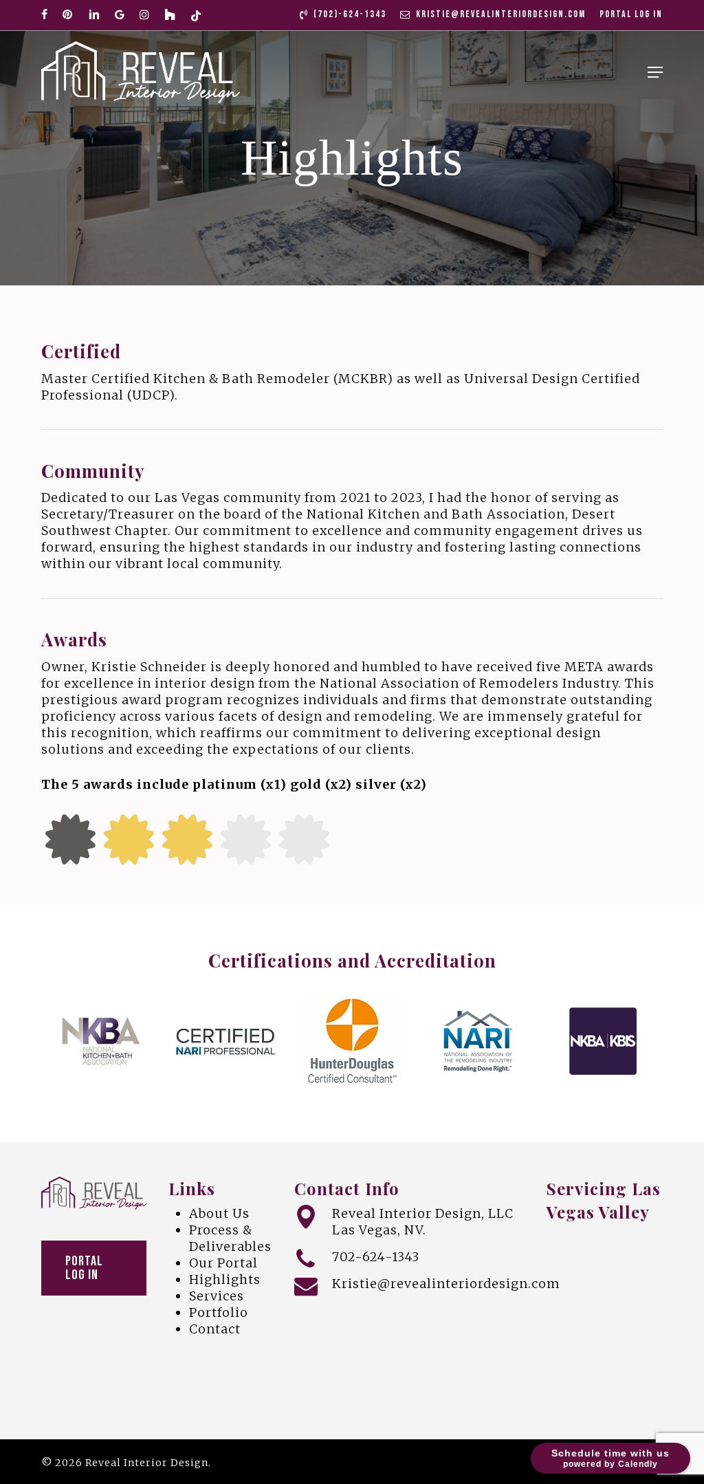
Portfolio (218, 1312)
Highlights (225, 1279)
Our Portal (223, 1263)
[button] (655, 72)
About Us (219, 1213)
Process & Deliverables (230, 1238)
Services (216, 1296)
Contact (215, 1329)
